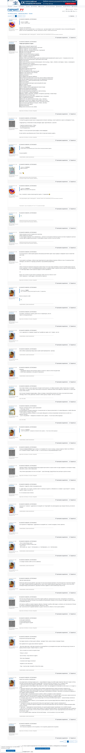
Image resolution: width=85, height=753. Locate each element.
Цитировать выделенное (62, 37)
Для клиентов (67, 6)
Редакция (75, 6)
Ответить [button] (72, 16)
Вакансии (59, 6)
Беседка (30, 13)
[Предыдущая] (13, 16)
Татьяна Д (11, 387)
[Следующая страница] (22, 16)
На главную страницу (12, 13)
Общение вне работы (23, 13)
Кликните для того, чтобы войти (42, 748)
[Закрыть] (21, 746)
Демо (16, 6)
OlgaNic (11, 20)
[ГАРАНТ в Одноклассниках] (73, 11)
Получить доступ (10, 750)
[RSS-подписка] (76, 11)
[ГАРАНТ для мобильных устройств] (65, 11)
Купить (10, 6)
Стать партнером (51, 6)
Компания (42, 6)
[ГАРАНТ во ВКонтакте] (66, 11)
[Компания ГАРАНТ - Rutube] (75, 11)
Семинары (35, 6)
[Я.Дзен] (68, 11)
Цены (28, 6)
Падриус (11, 165)
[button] (76, 16)
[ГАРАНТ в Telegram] (70, 11)
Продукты (22, 6)
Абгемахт (11, 145)
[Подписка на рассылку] (63, 11)
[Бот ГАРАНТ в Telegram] (71, 11)
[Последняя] (24, 16)
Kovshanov (11, 43)
